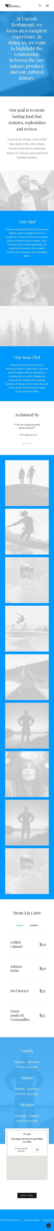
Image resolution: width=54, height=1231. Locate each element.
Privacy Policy (48, 1220)
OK (37, 1150)
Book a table (27, 1195)
